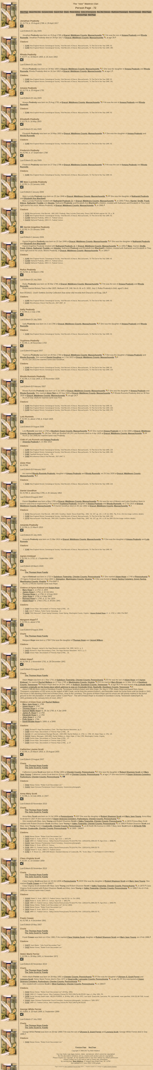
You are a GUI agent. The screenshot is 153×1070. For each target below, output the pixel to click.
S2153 (27, 736)
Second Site (76, 1066)
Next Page (92, 15)
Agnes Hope (98, 613)
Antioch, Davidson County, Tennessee (90, 685)
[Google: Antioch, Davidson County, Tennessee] (108, 685)
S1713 (27, 734)
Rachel (45, 682)
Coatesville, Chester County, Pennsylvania (61, 826)
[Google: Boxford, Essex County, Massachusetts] (88, 431)
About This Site (35, 12)
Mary (130, 246)
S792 (27, 852)
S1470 (27, 220)
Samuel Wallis (31, 711)
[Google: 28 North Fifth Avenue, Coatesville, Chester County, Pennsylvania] (67, 828)
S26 (26, 611)
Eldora (23, 203)
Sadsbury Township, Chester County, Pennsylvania (77, 577)
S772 (27, 213)
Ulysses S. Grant (129, 977)
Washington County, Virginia (82, 682)
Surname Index (47, 12)
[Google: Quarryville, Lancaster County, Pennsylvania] (109, 979)
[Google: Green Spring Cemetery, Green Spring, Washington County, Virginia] (47, 581)
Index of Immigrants (88, 12)
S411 (27, 650)
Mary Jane (29, 704)
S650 (27, 613)
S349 (27, 46)
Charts (66, 12)
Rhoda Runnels (43, 473)
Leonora (26, 979)
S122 (27, 994)
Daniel (54, 357)
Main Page (24, 12)
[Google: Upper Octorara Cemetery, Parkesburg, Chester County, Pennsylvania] (60, 777)
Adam (120, 577)
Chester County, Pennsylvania (80, 772)
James (28, 592)
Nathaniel (140, 196)
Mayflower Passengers (119, 12)
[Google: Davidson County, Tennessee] (39, 685)
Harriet (133, 201)
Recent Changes (135, 12)
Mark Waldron (78, 1061)
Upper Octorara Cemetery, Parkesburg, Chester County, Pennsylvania (84, 819)
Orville (140, 201)
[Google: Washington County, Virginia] (96, 682)
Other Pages (146, 12)
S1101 (27, 787)
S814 (27, 839)
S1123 (27, 850)
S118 (27, 841)
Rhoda (27, 136)
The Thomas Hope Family (36, 572)
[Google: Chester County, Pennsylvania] (95, 772)
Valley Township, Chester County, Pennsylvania (100, 821)
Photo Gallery (75, 12)
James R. (29, 713)
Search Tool (58, 12)
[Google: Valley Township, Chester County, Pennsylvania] (123, 821)
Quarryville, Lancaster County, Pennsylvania (88, 979)
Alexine (51, 203)
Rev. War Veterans (103, 12)
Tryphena (68, 504)
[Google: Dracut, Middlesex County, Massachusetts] (103, 35)
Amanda (30, 442)
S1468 (27, 218)
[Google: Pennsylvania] (148, 577)
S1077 (27, 945)
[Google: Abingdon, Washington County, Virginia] (93, 579)
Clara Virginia (76, 937)
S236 (27, 996)
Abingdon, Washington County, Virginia (74, 579)
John (27, 596)
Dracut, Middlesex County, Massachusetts (83, 35)
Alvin (51, 393)
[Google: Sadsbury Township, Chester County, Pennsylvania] (101, 577)
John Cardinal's (68, 1066)
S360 (27, 454)
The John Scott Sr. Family (36, 768)
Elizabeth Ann (34, 198)
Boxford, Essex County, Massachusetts (69, 431)
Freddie (40, 203)
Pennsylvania (141, 577)
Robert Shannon (130, 772)
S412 (27, 785)
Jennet (96, 640)
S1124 (27, 898)
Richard (28, 599)
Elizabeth (29, 715)
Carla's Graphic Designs (110, 1066)
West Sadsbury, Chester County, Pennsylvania (73, 984)
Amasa (129, 35)
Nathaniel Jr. (63, 201)
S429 (27, 609)
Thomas (28, 594)
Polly (27, 719)
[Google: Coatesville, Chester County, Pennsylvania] (82, 826)
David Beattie (31, 721)
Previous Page (81, 15)
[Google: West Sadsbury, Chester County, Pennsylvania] (95, 984)
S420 (27, 303)
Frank (146, 201)
